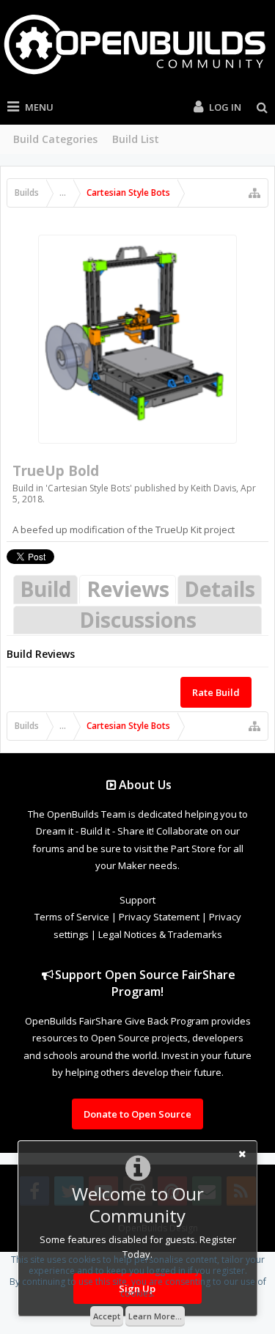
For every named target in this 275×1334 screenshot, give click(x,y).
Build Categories (55, 139)
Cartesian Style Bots (89, 488)
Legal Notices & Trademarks (160, 934)
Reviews (128, 589)
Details (219, 589)
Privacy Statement (159, 916)
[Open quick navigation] (254, 193)
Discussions (138, 620)
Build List (135, 139)
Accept (106, 1316)
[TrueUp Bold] (137, 339)
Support (137, 899)
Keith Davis (213, 488)
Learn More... (155, 1316)
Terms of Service (71, 916)
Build (45, 589)
